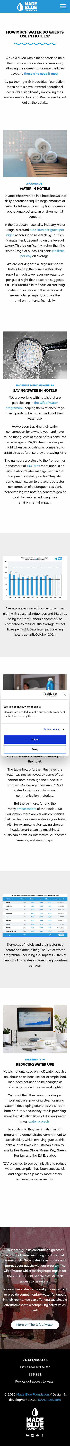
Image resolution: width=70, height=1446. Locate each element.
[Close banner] (65, 694)
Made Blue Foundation (32, 1394)
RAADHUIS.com (49, 1399)
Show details (51, 729)
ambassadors (26, 808)
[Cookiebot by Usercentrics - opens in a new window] (43, 694)
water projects (39, 1121)
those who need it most (41, 73)
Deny (35, 749)
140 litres (33, 466)
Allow (35, 739)
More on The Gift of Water (35, 1324)
